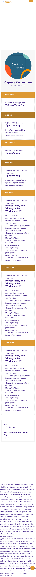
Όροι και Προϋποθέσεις (18, 470)
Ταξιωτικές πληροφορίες (18, 467)
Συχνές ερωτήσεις (18, 465)
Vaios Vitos (22, 477)
